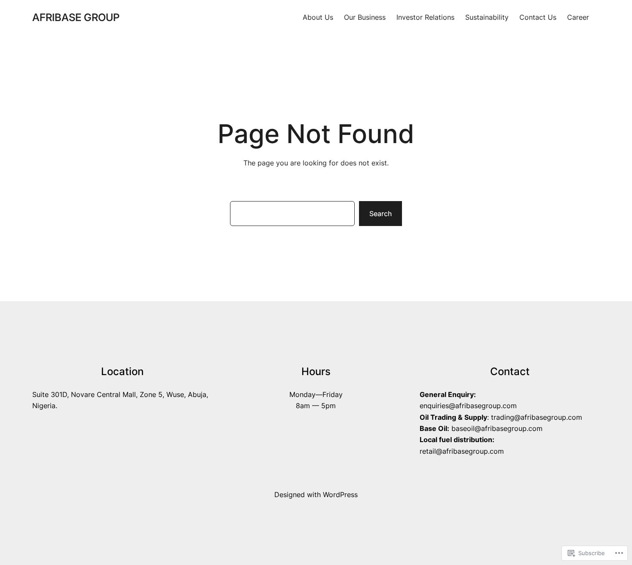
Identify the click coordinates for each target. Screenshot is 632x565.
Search (380, 213)
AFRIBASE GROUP (76, 17)
